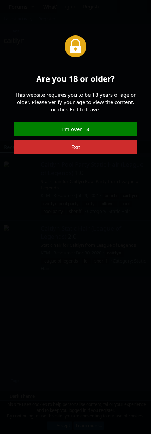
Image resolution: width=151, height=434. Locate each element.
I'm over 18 (76, 128)
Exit (75, 146)
